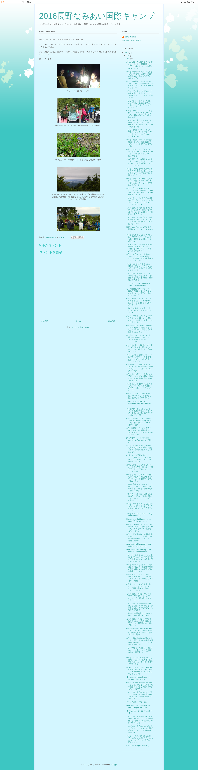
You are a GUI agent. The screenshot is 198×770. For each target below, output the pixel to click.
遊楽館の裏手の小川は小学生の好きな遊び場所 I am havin (139, 614)
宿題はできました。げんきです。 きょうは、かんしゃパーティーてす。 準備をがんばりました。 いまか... (139, 152)
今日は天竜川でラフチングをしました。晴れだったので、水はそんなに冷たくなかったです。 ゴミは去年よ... (139, 75)
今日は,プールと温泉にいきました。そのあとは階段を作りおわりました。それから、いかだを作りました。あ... (139, 191)
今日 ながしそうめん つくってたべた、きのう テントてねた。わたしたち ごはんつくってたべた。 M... (139, 358)
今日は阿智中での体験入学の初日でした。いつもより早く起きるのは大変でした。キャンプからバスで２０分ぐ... (139, 632)
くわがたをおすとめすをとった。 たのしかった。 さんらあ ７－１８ (139, 310)
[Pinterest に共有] (82, 237)
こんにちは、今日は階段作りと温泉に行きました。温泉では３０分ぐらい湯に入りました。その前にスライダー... (139, 211)
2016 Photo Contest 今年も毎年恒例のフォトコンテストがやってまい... (139, 229)
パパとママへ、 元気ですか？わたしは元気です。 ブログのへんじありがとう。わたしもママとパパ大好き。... (139, 577)
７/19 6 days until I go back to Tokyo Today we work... (138, 284)
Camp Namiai (130, 37)
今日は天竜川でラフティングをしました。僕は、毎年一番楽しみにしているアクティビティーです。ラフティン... (139, 84)
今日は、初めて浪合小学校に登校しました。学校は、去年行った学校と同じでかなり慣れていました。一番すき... (139, 686)
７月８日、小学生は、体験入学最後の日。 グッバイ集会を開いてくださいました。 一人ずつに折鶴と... (139, 497)
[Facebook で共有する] (80, 237)
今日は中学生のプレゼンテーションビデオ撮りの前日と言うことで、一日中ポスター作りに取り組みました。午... (139, 329)
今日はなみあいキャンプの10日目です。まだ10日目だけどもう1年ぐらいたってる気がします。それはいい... (139, 478)
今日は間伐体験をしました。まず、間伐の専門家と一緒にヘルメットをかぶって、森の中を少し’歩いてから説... (139, 412)
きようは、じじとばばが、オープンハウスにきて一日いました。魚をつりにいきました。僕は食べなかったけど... (139, 348)
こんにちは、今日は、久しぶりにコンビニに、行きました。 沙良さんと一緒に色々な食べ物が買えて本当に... (139, 277)
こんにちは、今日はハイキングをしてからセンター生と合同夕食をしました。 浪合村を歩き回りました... (139, 695)
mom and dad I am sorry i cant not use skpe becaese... (138, 545)
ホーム (78, 321)
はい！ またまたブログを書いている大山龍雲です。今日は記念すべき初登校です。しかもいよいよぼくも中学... (139, 670)
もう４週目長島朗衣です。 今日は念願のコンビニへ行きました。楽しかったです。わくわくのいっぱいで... (139, 292)
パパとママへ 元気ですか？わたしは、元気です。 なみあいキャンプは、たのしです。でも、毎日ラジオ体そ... (139, 458)
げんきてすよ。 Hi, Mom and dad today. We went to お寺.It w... (138, 440)
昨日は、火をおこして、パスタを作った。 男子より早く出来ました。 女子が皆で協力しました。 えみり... (139, 114)
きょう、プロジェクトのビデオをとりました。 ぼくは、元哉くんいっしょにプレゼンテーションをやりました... (139, 319)
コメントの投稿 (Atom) (80, 327)
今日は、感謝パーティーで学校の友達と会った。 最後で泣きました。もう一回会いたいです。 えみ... (139, 143)
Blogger (114, 765)
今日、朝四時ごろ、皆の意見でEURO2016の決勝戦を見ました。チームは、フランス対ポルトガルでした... (139, 431)
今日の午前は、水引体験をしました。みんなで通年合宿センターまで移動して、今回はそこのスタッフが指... (139, 367)
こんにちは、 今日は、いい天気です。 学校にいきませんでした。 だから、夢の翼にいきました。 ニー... (139, 597)
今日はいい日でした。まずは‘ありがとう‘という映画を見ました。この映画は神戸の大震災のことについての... (139, 257)
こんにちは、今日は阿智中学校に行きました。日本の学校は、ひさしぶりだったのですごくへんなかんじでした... (139, 606)
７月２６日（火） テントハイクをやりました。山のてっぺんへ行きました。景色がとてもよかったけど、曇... (139, 123)
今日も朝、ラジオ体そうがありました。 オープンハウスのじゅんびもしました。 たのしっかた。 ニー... (139, 387)
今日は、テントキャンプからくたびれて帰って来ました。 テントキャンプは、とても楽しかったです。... (139, 94)
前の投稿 (111, 321)
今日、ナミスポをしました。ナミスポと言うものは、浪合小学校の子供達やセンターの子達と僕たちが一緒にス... (139, 558)
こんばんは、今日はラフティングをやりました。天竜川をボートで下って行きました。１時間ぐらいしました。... (139, 65)
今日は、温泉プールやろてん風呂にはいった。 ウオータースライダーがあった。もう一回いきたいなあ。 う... (139, 182)
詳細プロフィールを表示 (131, 40)
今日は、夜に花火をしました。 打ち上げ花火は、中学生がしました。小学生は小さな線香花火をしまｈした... (139, 267)
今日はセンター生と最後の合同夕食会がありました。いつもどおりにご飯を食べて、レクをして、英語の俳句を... (139, 201)
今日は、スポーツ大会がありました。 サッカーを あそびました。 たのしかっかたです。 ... (139, 396)
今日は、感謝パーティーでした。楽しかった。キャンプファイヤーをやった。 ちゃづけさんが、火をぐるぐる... (139, 133)
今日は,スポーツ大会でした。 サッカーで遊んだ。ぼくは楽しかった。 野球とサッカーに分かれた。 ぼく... (139, 528)
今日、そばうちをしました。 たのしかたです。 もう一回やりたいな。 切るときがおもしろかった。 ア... (139, 301)
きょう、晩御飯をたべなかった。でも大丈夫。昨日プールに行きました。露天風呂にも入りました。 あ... (139, 449)
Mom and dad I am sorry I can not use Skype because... (138, 550)
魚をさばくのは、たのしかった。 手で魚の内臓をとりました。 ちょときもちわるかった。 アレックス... (139, 338)
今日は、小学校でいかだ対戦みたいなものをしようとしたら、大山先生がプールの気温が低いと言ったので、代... (139, 172)
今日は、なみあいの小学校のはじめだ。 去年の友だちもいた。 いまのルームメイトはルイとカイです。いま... (140, 661)
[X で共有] (77, 237)
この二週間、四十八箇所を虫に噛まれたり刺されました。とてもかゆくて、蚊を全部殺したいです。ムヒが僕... (139, 162)
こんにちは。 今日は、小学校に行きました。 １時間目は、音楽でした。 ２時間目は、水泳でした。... (139, 622)
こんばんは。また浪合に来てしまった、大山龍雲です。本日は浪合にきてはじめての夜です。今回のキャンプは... (139, 719)
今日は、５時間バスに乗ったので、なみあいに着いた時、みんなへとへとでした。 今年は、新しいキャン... (139, 739)
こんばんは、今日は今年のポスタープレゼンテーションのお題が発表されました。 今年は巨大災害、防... (139, 729)
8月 (128, 56)
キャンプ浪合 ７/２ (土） (137, 702)
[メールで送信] (72, 237)
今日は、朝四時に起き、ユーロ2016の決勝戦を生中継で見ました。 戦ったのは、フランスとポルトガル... (139, 421)
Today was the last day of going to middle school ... (139, 515)
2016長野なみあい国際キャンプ (97, 15)
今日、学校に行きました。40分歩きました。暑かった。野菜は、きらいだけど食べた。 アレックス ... (139, 651)
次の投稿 (44, 321)
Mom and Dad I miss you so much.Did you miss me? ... (138, 706)
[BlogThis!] (74, 237)
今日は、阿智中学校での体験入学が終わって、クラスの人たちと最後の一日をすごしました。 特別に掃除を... (139, 537)
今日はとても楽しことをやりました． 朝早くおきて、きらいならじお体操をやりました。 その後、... (139, 238)
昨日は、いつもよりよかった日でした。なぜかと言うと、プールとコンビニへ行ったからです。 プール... (139, 507)
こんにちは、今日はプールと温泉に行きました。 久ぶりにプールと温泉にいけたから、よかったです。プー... (139, 220)
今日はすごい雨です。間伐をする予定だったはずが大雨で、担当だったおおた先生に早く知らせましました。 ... (139, 377)
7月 (128, 59)
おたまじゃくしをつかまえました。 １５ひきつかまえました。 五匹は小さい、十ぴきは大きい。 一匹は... (139, 587)
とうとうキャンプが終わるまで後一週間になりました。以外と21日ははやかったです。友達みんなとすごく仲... (139, 247)
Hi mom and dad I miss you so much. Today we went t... (138, 520)
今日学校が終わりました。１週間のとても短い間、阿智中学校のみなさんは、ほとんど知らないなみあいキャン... (139, 568)
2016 (127, 53)
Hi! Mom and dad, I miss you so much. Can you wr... (138, 678)
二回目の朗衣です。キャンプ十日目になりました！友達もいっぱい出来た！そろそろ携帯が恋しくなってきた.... (139, 487)
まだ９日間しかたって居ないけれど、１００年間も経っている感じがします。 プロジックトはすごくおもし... (139, 468)
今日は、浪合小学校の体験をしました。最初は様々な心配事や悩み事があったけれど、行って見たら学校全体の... (139, 641)
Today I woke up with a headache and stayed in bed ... (138, 403)
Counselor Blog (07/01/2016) (137, 746)
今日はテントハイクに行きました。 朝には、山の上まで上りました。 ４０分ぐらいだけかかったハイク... (139, 104)
